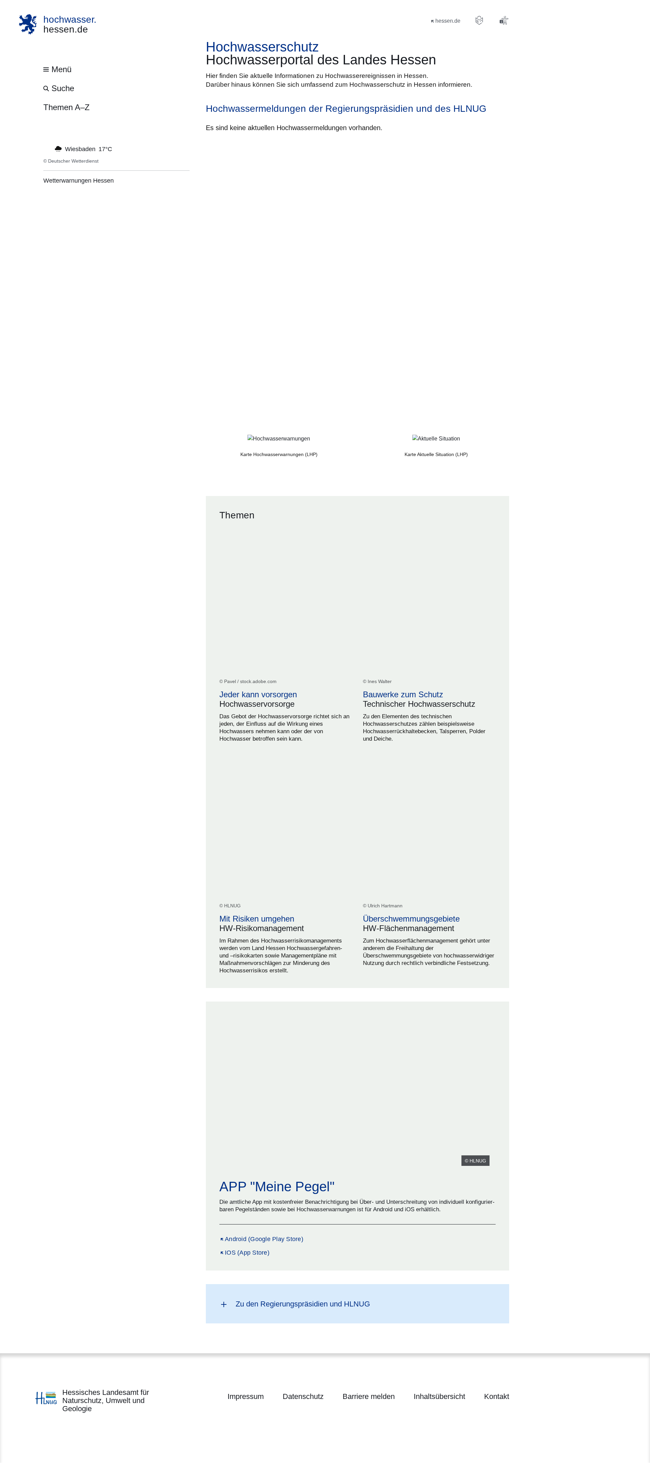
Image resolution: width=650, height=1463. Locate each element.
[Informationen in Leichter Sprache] (479, 20)
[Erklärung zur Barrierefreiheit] (503, 20)
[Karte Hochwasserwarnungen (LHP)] (278, 439)
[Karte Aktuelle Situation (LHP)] (436, 439)
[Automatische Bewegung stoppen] (47, 148)
